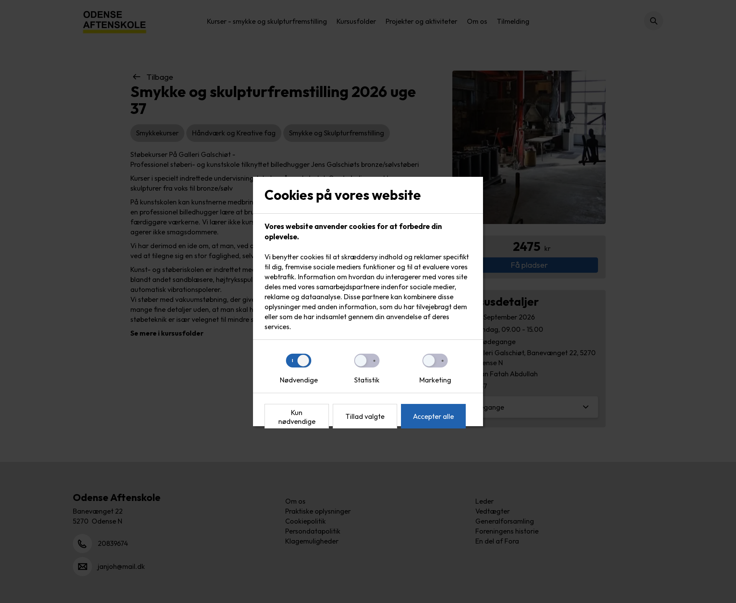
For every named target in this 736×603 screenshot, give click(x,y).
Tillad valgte (364, 416)
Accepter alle (433, 416)
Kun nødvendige (296, 417)
